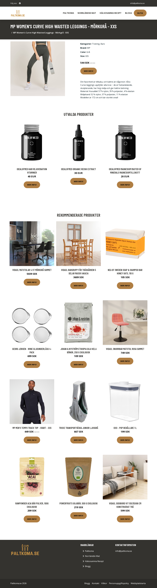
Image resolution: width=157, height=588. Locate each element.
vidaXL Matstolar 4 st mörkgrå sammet (32, 269)
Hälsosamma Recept (110, 13)
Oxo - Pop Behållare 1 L (125, 427)
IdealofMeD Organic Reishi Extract (78, 169)
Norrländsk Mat (87, 13)
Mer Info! (88, 71)
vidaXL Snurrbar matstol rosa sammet (125, 348)
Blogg (128, 13)
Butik (140, 13)
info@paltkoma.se (137, 3)
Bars (103, 43)
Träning (96, 43)
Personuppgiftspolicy (119, 583)
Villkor (104, 583)
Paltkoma (68, 13)
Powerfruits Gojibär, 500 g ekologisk (78, 503)
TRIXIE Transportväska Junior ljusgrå (78, 427)
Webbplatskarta (138, 583)
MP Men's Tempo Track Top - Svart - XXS (32, 427)
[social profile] (20, 3)
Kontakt (95, 583)
